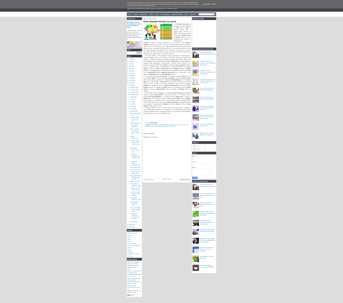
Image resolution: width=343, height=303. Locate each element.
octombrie (133, 92)
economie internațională (133, 245)
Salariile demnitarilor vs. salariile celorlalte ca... (135, 125)
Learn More (206, 4)
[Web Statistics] (130, 295)
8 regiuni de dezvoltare (156, 124)
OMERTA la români (135, 181)
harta (145, 126)
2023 (130, 66)
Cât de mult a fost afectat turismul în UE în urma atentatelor (206, 249)
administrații (165, 124)
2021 (130, 71)
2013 (130, 226)
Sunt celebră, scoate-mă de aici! (134, 150)
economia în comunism (133, 254)
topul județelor (171, 126)
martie (132, 108)
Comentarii (198, 149)
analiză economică (173, 124)
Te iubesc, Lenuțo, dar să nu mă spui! (135, 119)
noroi (128, 278)
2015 (130, 85)
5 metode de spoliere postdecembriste (135, 163)
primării (129, 249)
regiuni (166, 126)
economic (180, 124)
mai (132, 104)
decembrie (133, 87)
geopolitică (130, 252)
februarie (133, 111)
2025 (130, 61)
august (132, 97)
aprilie (132, 106)
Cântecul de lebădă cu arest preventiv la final (135, 209)
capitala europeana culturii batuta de (133, 287)
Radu (128, 271)
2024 (130, 64)
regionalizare (161, 126)
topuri (128, 237)
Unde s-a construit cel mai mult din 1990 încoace (135, 171)
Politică (151, 14)
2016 (130, 83)
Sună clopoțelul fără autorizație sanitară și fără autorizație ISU (206, 222)
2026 (130, 59)
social (129, 239)
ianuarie (133, 221)
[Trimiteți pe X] (154, 123)
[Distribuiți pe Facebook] (156, 123)
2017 (130, 80)
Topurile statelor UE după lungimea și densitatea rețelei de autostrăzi (207, 213)
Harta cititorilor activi (135, 167)
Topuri (186, 14)
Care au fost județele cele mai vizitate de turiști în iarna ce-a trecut (207, 195)
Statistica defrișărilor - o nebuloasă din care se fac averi (206, 204)
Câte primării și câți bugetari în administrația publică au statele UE (207, 108)
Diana (128, 262)
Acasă (129, 14)
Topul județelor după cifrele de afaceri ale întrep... (135, 177)
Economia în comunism (177, 14)
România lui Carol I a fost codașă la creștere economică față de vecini (207, 63)
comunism (130, 256)
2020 (130, 73)
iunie (132, 101)
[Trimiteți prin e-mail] (151, 123)
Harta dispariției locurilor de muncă (134, 203)
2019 (130, 75)
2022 (130, 68)
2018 (130, 78)
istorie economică (132, 243)
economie (186, 124)
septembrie (134, 94)
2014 (130, 224)
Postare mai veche (185, 179)
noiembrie (133, 89)
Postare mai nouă (148, 179)
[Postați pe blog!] (153, 123)
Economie (136, 14)
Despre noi (192, 14)
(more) (129, 269)
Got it (214, 4)
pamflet (129, 247)
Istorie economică (165, 14)
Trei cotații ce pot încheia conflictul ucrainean (135, 193)
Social (157, 14)
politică (129, 241)
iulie (132, 99)
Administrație (144, 14)
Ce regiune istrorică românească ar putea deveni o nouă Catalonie (208, 72)
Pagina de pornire (166, 179)
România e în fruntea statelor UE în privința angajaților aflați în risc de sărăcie (207, 240)
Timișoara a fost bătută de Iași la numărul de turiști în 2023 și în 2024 (207, 116)
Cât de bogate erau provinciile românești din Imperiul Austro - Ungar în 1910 (207, 81)
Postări (197, 146)
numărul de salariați (152, 126)
